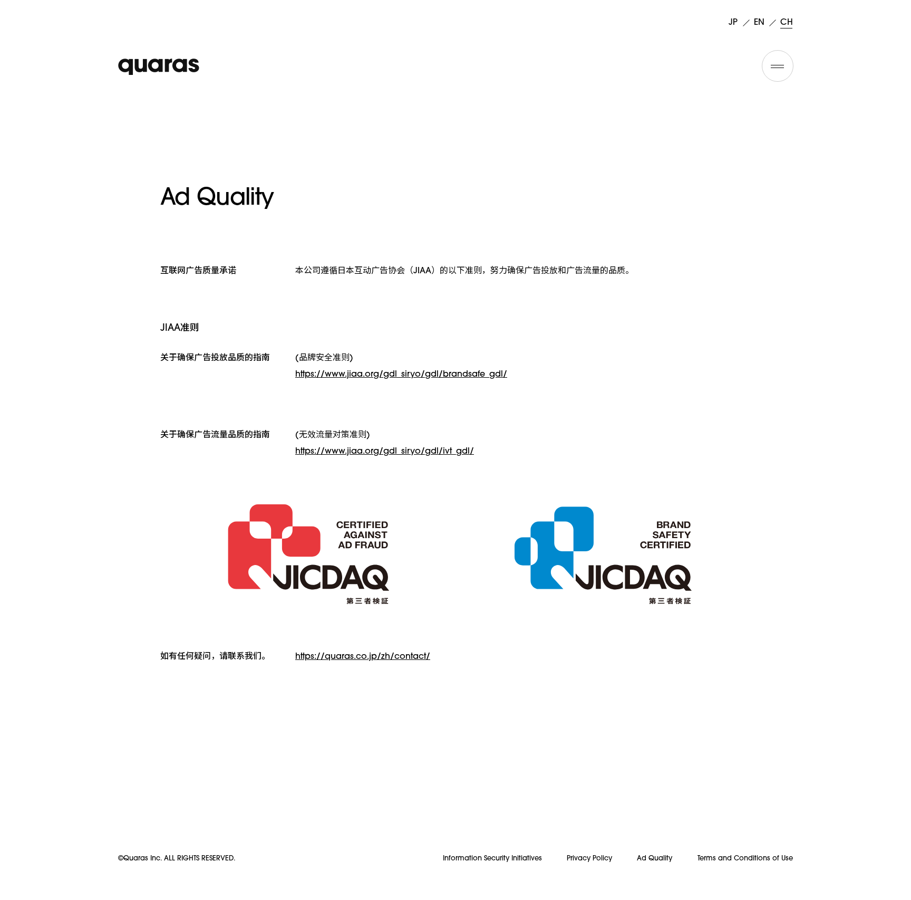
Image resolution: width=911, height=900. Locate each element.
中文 (786, 22)
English (760, 22)
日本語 (735, 22)
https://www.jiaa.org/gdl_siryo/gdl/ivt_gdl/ (384, 451)
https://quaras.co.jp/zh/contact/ (362, 657)
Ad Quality (654, 858)
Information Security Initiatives (492, 858)
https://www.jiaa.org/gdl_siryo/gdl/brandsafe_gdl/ (401, 374)
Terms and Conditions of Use (745, 858)
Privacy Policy (589, 858)
